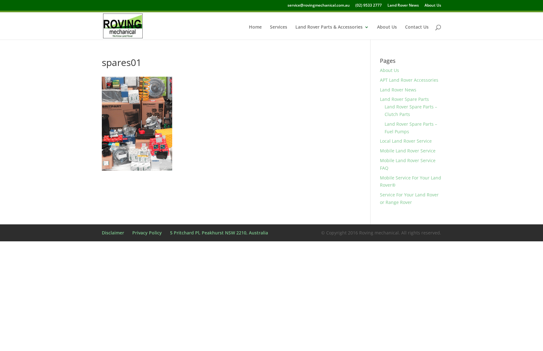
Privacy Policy (147, 233)
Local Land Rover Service (406, 141)
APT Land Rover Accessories (409, 80)
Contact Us (417, 27)
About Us (433, 5)
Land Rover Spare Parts (404, 99)
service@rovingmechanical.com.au (319, 5)
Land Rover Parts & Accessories (329, 27)
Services (278, 27)
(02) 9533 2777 (368, 5)
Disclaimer (113, 233)
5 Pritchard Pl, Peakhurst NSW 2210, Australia (219, 233)
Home (255, 27)
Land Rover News (403, 5)
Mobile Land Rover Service (408, 151)
